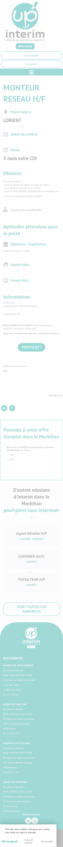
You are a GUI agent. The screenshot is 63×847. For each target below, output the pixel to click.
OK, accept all (9, 841)
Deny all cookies (28, 841)
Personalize (47, 841)
